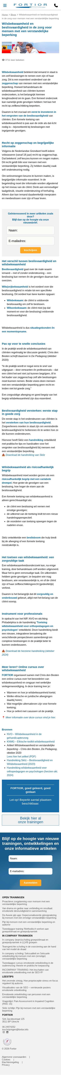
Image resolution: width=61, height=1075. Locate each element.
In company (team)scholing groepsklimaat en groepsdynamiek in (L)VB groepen (25, 941)
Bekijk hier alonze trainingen (30, 820)
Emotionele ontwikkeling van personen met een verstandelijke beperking (26, 995)
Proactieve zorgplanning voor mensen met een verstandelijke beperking (26, 902)
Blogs (13, 14)
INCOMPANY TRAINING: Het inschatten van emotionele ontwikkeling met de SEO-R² (25, 971)
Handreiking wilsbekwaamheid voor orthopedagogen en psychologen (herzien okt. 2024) (32, 771)
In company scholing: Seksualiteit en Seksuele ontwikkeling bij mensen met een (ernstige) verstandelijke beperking (26, 956)
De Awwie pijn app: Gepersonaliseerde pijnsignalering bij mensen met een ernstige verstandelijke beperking (29, 916)
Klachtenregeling (10, 1062)
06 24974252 (8, 1027)
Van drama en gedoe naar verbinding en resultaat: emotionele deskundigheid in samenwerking (27, 909)
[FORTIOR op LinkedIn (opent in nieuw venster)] (7, 1032)
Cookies (6, 1059)
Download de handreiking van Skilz (25, 455)
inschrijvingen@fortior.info (15, 1029)
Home (5, 14)
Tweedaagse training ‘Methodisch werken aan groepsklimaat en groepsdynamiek (25, 930)
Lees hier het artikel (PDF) (21, 756)
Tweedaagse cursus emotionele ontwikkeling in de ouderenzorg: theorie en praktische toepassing (27, 964)
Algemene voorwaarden (14, 1057)
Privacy (6, 1064)
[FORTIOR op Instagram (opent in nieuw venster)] (3, 1032)
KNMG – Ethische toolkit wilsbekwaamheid (31, 741)
